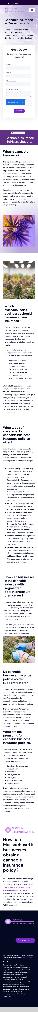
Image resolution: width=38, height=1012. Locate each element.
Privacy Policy (7, 960)
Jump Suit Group (26, 957)
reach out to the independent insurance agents (18, 887)
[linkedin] (7, 961)
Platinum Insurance (19, 890)
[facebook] (4, 961)
